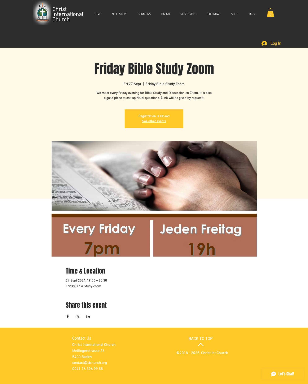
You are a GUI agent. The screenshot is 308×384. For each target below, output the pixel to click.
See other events (154, 121)
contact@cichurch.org (89, 363)
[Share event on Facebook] (68, 316)
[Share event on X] (78, 316)
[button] (270, 12)
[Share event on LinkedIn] (88, 316)
